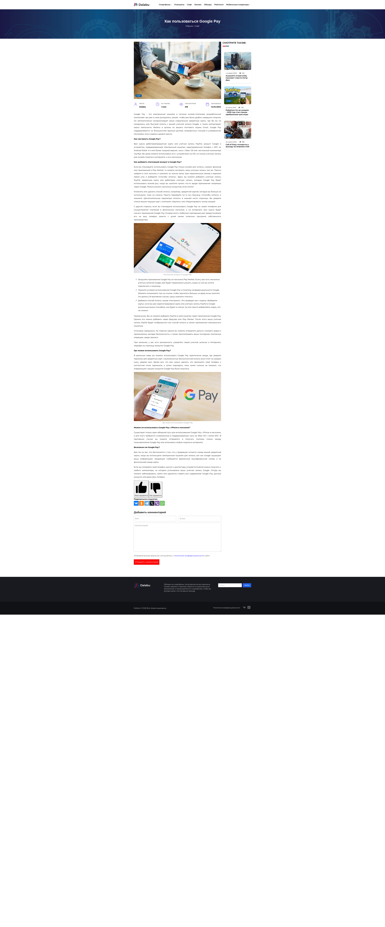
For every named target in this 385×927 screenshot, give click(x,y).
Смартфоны (164, 5)
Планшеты (179, 5)
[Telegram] (146, 503)
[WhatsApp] (162, 503)
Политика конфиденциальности (226, 608)
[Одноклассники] (141, 503)
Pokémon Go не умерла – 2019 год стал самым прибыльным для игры (237, 112)
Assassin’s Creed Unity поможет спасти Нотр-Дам (237, 78)
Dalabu (144, 4)
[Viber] (157, 503)
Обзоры (208, 5)
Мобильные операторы (237, 5)
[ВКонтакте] (136, 503)
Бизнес (198, 5)
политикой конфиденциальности (189, 556)
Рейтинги (219, 5)
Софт (189, 5)
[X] (151, 503)
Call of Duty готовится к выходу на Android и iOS (237, 145)
